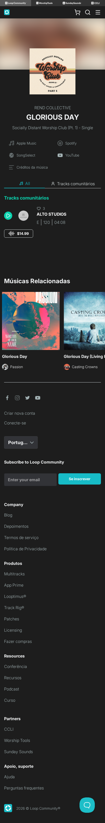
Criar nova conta (19, 413)
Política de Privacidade (25, 548)
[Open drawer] (98, 12)
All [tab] (27, 183)
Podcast (11, 689)
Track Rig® (14, 607)
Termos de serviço (21, 537)
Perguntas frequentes (24, 788)
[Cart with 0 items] (77, 12)
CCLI (9, 729)
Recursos (12, 677)
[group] (18, 233)
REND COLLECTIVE (52, 107)
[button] (9, 216)
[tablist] (52, 183)
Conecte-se (15, 422)
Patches (11, 618)
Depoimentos (16, 526)
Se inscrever (79, 479)
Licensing (13, 630)
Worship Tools (17, 740)
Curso (9, 700)
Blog (8, 515)
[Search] (88, 12)
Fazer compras (18, 641)
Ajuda (9, 776)
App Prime (13, 585)
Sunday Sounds (18, 751)
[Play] (8, 216)
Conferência (15, 666)
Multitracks (14, 573)
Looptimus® (15, 596)
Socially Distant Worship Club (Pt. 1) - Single (52, 127)
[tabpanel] (52, 221)
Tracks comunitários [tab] (76, 183)
